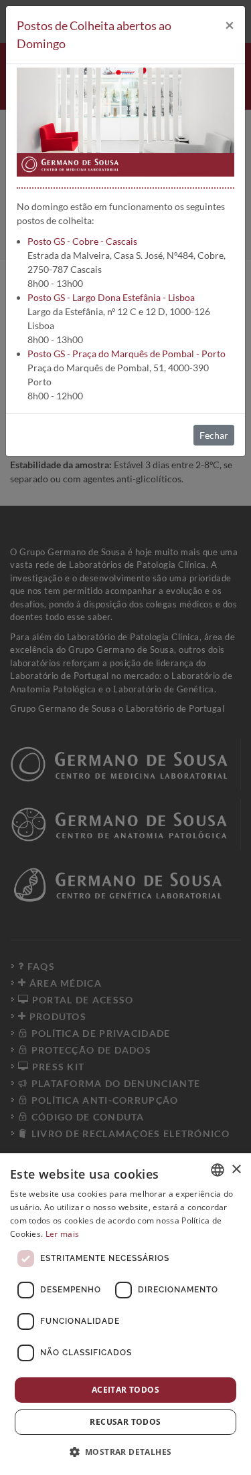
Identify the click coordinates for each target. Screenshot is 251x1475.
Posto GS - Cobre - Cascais (82, 241)
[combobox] (217, 1170)
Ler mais (62, 1234)
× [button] (236, 1170)
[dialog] (125, 1314)
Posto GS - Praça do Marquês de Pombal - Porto (126, 353)
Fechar (213, 435)
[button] (126, 1452)
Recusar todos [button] (125, 1422)
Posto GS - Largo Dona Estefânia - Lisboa (111, 297)
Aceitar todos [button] (125, 1389)
